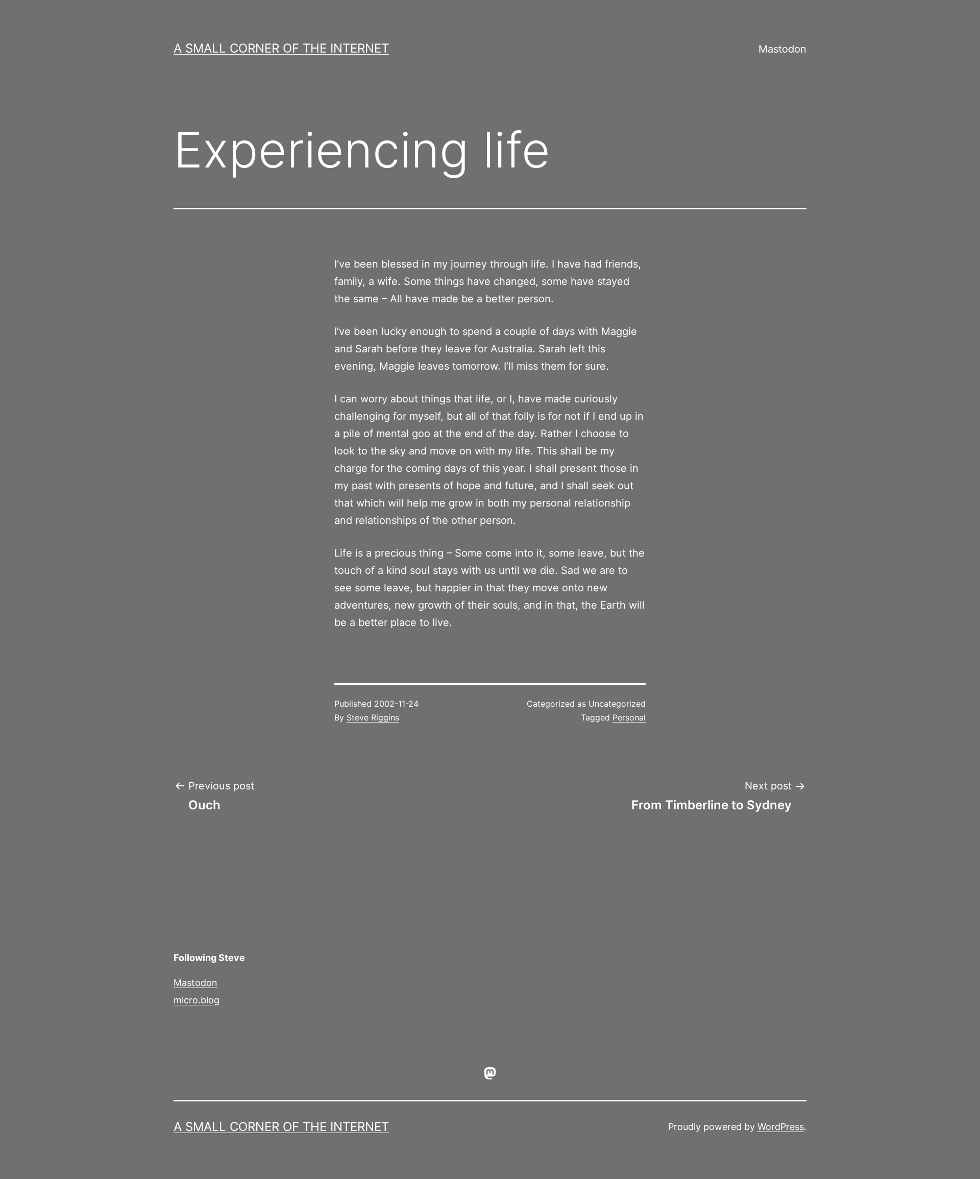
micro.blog (196, 1000)
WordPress (780, 1126)
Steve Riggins (373, 717)
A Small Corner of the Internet (281, 48)
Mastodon (782, 49)
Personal (629, 717)
